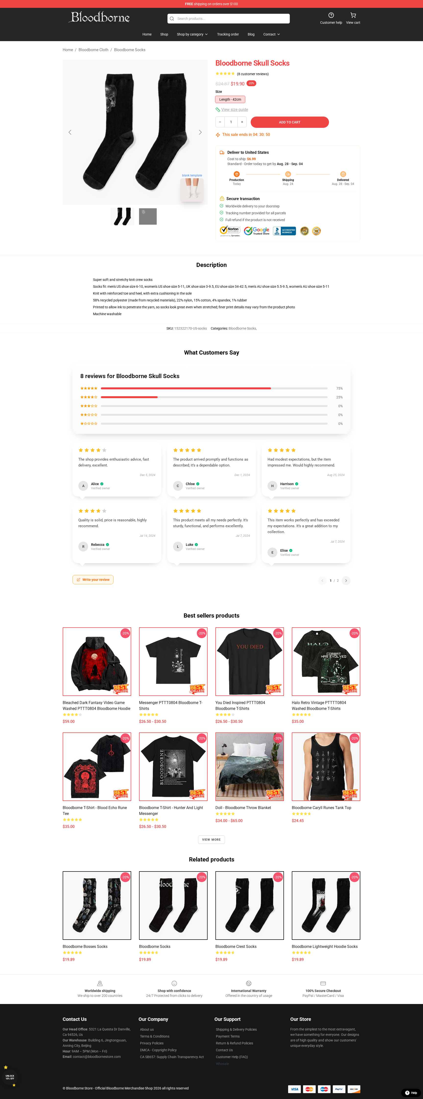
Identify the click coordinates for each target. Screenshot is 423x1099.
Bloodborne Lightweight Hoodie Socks (325, 946)
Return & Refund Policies (234, 1043)
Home (68, 50)
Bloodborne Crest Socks (236, 946)
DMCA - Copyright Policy (158, 1050)
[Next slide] (200, 132)
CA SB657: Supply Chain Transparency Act (172, 1057)
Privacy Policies (152, 1043)
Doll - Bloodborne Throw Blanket (243, 807)
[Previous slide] (70, 132)
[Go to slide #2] (148, 216)
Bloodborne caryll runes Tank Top (321, 807)
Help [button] (414, 1093)
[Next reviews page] (346, 580)
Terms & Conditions (154, 1036)
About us (147, 1029)
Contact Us (224, 1050)
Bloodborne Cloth (93, 50)
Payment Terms (228, 1036)
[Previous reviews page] (322, 580)
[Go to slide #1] (122, 216)
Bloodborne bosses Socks (85, 946)
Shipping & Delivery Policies (236, 1029)
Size (218, 92)
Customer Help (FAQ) (232, 1057)
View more (211, 839)
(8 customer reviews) (253, 74)
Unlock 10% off (10, 1077)
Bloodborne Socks (129, 50)
